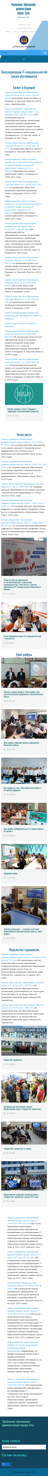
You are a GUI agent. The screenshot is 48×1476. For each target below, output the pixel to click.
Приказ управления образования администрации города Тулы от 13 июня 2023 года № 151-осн (24, 1254)
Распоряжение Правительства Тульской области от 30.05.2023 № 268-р (24, 1286)
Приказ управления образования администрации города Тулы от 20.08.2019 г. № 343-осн (23, 522)
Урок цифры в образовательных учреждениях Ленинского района (21, 743)
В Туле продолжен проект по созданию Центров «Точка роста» (22, 637)
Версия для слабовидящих (25, 46)
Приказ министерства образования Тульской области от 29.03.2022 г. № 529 (23, 184)
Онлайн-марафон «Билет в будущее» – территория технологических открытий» (23, 410)
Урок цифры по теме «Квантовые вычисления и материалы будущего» (22, 789)
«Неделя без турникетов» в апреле (17, 1148)
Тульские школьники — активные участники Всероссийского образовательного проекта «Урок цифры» (23, 931)
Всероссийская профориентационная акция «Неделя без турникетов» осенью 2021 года (21, 1195)
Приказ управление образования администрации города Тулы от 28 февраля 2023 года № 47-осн (21, 112)
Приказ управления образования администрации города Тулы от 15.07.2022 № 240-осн (23, 1311)
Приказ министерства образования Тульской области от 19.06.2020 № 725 (22, 362)
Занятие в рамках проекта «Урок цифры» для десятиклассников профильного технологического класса (23, 694)
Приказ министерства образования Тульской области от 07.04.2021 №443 (22, 283)
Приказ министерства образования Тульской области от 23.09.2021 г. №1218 (22, 260)
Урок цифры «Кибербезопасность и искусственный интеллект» (24, 830)
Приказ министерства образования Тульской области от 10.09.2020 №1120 (22, 334)
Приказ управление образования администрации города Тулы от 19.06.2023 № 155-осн (23, 1220)
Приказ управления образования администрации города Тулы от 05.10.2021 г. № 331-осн (20, 226)
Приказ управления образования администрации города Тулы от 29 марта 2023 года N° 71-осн (24, 957)
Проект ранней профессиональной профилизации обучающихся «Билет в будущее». (23, 315)
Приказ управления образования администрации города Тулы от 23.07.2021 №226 (23, 1382)
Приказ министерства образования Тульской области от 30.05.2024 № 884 (22, 95)
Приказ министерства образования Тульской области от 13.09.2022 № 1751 (22, 146)
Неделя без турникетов (13, 1059)
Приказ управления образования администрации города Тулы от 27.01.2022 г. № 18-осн (22, 442)
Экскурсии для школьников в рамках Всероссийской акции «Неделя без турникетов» (22, 1107)
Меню (4, 53)
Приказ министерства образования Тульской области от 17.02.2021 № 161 (22, 299)
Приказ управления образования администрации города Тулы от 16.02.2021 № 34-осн (23, 464)
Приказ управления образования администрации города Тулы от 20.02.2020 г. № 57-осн (23, 503)
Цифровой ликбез (10, 873)
